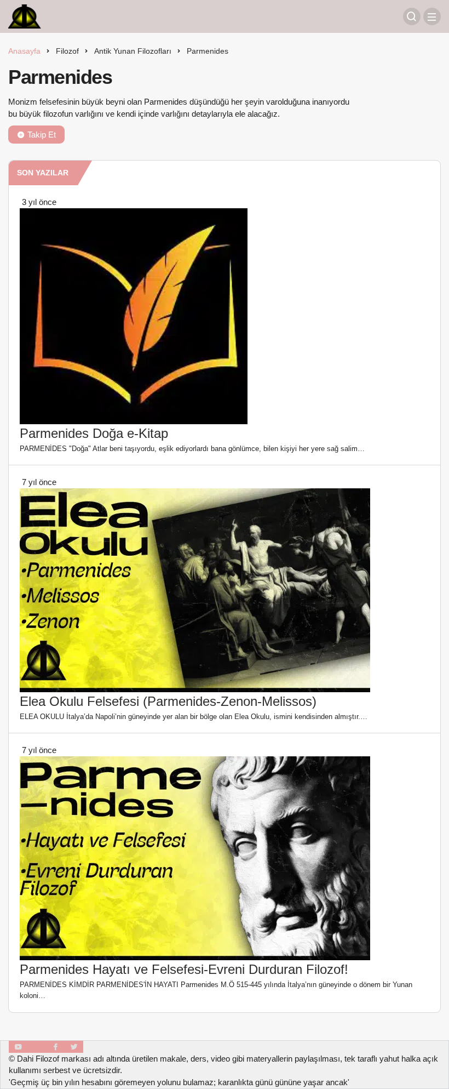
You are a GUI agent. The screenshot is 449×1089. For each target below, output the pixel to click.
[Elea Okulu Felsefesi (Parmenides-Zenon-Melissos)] (195, 589)
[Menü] (432, 16)
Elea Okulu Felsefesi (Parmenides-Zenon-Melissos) (168, 701)
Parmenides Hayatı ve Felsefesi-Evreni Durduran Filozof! (184, 969)
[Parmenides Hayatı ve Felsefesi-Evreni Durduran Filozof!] (195, 857)
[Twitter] (74, 1047)
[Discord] (36, 1047)
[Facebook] (55, 1047)
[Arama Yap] (412, 16)
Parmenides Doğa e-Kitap (94, 433)
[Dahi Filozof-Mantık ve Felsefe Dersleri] (24, 15)
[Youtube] (18, 1047)
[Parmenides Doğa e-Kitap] (133, 315)
